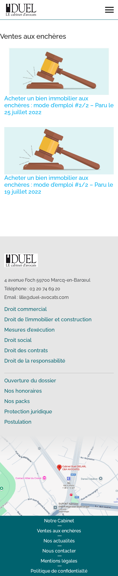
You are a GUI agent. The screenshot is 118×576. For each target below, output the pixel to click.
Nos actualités (59, 541)
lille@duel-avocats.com (44, 297)
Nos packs (17, 401)
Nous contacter (59, 551)
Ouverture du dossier (30, 380)
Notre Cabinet (59, 521)
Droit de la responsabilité (34, 361)
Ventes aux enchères (59, 531)
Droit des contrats (26, 350)
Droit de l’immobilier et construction (48, 319)
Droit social (18, 340)
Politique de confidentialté (59, 571)
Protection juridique (28, 411)
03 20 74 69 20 (45, 288)
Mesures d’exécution (29, 330)
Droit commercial (25, 309)
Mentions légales (59, 561)
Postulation (18, 422)
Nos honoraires (23, 391)
